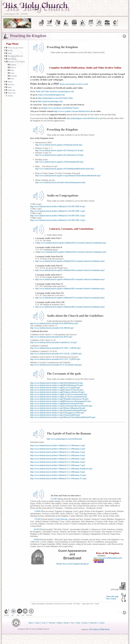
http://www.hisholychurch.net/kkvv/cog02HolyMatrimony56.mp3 (56, 385)
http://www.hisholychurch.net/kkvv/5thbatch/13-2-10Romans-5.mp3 (57, 459)
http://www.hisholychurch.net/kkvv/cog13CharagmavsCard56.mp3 (57, 413)
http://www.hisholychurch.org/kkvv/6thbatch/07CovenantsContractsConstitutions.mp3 (69, 298)
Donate (107, 25)
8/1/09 (36, 529)
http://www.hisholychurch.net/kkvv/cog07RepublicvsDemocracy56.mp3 (59, 399)
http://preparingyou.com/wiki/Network (82, 118)
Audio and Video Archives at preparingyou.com (54, 91)
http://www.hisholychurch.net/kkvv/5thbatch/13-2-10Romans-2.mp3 (57, 449)
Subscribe (99, 25)
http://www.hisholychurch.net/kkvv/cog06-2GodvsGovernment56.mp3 (58, 397)
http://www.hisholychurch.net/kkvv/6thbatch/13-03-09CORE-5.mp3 (57, 220)
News (58, 25)
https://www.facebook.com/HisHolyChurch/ (61, 108)
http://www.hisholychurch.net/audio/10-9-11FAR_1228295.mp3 (56, 353)
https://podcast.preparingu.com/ (50, 101)
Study (41, 25)
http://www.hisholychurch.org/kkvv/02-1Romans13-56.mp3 (59, 150)
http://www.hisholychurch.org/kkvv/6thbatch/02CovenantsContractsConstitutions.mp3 (71, 252)
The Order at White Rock (99, 629)
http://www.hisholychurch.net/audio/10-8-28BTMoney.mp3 (54, 323)
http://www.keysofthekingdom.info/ (108, 558)
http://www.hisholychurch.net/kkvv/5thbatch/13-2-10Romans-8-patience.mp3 (61, 468)
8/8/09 (36, 539)
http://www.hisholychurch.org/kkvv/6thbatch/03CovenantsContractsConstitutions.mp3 (69, 261)
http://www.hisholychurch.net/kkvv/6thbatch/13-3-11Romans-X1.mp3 (58, 478)
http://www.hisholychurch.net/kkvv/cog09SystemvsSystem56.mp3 (57, 403)
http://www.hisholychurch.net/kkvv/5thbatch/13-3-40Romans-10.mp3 (58, 475)
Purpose (13, 65)
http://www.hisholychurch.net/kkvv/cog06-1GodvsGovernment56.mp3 (58, 394)
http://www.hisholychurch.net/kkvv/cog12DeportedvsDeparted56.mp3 (58, 410)
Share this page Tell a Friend (112, 597)
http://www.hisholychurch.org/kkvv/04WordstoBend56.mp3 (59, 162)
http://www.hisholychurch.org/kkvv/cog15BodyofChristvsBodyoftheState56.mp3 (68, 175)
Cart (90, 25)
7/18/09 (37, 511)
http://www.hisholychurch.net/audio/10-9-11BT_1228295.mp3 (55, 348)
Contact (102, 623)
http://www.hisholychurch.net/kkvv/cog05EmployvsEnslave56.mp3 (57, 392)
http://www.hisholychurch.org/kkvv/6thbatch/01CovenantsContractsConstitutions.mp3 (71, 243)
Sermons (82, 25)
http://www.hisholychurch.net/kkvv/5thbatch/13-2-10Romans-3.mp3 (57, 452)
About (37, 623)
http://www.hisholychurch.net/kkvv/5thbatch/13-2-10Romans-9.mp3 (57, 472)
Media (74, 25)
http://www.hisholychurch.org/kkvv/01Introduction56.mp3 (58, 145)
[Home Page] (36, 12)
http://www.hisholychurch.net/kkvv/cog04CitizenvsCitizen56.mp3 (56, 390)
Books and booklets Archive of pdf (73, 84)
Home (31, 623)
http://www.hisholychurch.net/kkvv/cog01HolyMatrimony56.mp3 (56, 383)
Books (66, 623)
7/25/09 (37, 519)
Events (10, 50)
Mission (12, 67)
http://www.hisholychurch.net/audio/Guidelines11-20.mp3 (53, 342)
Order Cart (11, 93)
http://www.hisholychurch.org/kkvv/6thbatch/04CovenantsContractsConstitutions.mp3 (69, 270)
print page (115, 589)
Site (72, 623)
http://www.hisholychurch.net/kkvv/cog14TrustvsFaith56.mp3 (55, 415)
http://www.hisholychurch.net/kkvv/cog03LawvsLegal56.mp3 (55, 387)
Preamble (13, 76)
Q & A (44, 623)
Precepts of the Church (16, 62)
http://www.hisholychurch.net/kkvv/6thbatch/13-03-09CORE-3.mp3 (57, 215)
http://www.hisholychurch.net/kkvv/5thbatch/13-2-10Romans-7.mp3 (57, 465)
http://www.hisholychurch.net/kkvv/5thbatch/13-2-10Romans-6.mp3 (57, 462)
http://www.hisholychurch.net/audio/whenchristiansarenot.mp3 (60, 182)
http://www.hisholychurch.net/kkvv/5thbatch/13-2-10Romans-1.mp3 (57, 445)
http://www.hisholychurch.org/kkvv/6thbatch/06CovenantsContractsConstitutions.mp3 (69, 288)
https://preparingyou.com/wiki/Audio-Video (55, 98)
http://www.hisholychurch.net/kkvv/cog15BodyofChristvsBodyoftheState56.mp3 (62, 417)
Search (115, 25)
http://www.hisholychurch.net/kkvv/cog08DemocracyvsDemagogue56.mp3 (60, 401)
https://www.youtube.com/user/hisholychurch (72, 111)
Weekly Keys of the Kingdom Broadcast (72, 564)
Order (78, 623)
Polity (12, 70)
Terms (12, 79)
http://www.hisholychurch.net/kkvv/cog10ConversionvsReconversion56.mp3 (61, 406)
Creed (12, 73)
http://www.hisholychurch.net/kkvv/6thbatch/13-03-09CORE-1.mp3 (57, 211)
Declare (66, 25)
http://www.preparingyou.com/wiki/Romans (64, 439)
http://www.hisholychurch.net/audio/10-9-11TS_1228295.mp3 (55, 359)
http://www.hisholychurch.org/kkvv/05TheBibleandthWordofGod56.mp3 (64, 169)
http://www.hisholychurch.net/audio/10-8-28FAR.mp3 (52, 328)
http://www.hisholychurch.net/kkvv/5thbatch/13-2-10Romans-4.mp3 (57, 455)
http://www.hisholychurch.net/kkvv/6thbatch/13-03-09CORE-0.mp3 (57, 206)
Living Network (60, 519)
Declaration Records (15, 56)
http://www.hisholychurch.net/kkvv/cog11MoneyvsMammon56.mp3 (57, 408)
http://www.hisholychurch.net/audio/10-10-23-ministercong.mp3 (56, 365)
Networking (12, 59)
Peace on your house (15, 48)
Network (49, 25)
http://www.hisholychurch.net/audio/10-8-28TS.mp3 (51, 337)
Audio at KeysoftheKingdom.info (51, 95)
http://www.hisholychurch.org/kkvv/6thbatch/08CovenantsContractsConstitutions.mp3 (69, 307)
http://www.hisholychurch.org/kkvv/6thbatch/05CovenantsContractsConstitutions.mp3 (69, 279)
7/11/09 (53, 499)
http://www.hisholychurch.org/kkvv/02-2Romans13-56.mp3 (59, 155)
